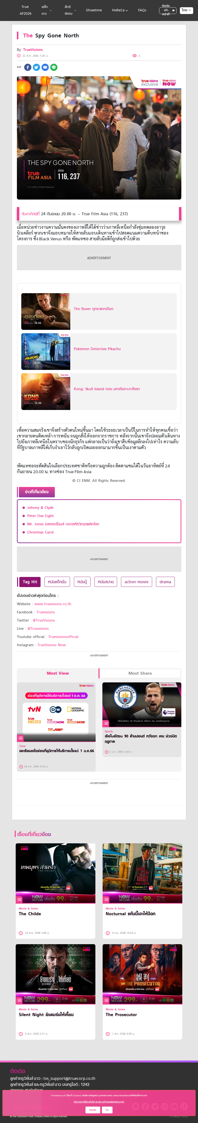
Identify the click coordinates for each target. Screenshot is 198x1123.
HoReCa (118, 10)
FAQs (142, 10)
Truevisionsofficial (63, 637)
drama (165, 582)
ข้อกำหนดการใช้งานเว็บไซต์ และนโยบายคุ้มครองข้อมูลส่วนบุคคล (99, 1101)
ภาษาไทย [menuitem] (182, 20)
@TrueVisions (44, 620)
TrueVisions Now (51, 645)
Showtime (94, 10)
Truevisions (45, 612)
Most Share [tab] (140, 673)
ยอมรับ (92, 1110)
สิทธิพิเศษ (68, 10)
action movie (136, 582)
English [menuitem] (183, 27)
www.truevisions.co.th (52, 604)
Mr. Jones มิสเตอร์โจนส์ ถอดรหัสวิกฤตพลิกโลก (63, 524)
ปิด (107, 1110)
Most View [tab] (58, 673)
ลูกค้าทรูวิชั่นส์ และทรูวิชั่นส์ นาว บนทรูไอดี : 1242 (49, 1085)
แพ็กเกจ (45, 10)
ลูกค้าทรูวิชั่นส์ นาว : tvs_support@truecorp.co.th (52, 1079)
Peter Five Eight (40, 516)
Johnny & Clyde (40, 508)
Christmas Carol (40, 532)
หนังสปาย (105, 582)
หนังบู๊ (82, 582)
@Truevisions (38, 628)
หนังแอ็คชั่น (57, 582)
